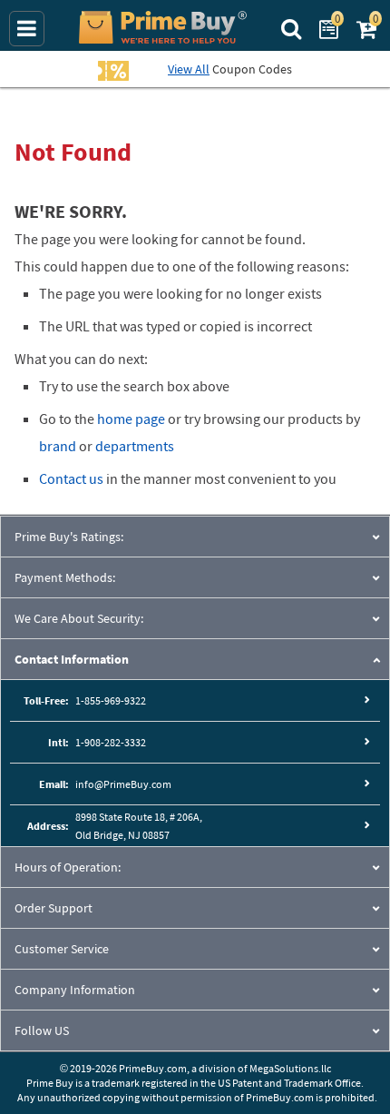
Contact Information (72, 659)
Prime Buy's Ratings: (69, 536)
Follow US (42, 1030)
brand (57, 446)
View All (189, 69)
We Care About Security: (79, 618)
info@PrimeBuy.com (123, 784)
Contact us (71, 478)
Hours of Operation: (68, 867)
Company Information (75, 989)
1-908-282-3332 (110, 742)
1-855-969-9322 (110, 700)
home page (131, 418)
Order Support (54, 908)
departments (134, 446)
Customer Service (62, 949)
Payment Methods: (65, 577)
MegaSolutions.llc (290, 1068)
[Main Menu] (26, 28)
